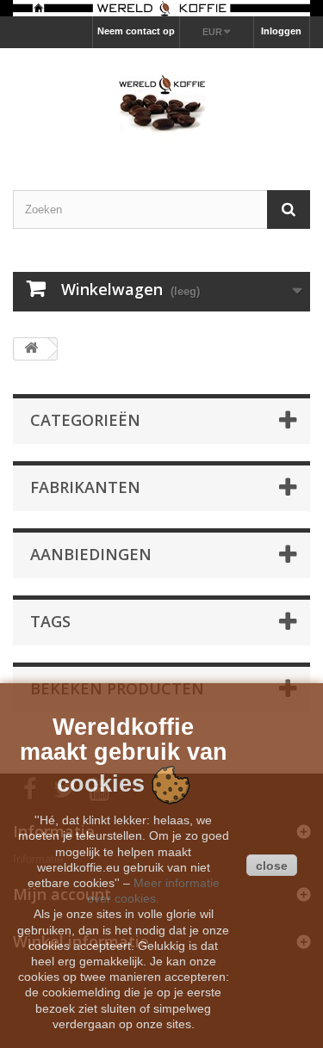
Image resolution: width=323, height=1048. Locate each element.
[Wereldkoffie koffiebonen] (161, 8)
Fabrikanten (85, 487)
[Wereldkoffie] (161, 104)
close (272, 865)
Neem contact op (136, 31)
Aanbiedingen (91, 554)
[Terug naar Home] (31, 349)
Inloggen (281, 31)
